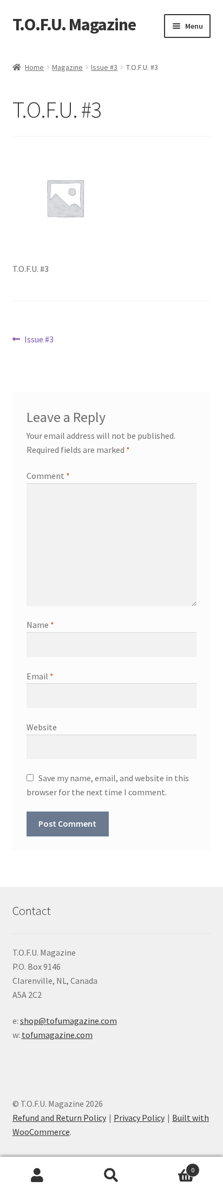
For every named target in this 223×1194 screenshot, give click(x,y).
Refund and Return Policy (59, 1117)
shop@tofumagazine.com (68, 1020)
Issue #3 (104, 67)
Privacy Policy (139, 1117)
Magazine (67, 67)
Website (42, 727)
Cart (172, 1166)
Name (40, 624)
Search (111, 1175)
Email (40, 676)
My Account (37, 1175)
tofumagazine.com (57, 1034)
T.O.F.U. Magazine (74, 24)
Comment (48, 475)
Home (34, 67)
